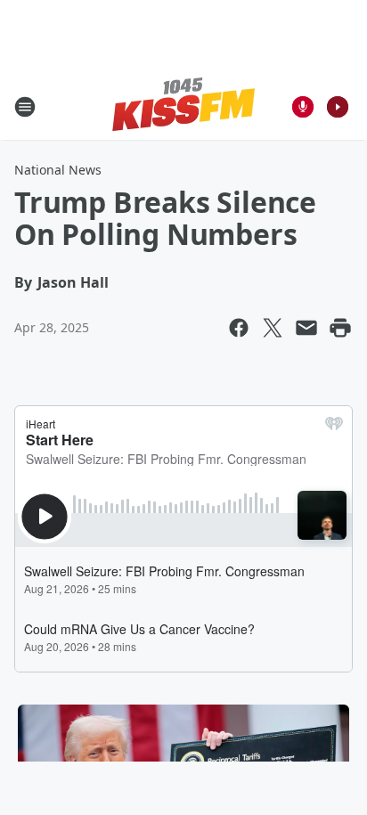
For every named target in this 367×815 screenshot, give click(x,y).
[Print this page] (340, 327)
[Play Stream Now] (337, 107)
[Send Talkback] (303, 107)
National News (58, 169)
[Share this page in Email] (306, 327)
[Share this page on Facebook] (238, 327)
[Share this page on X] (272, 327)
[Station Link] (183, 106)
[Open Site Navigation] (25, 107)
